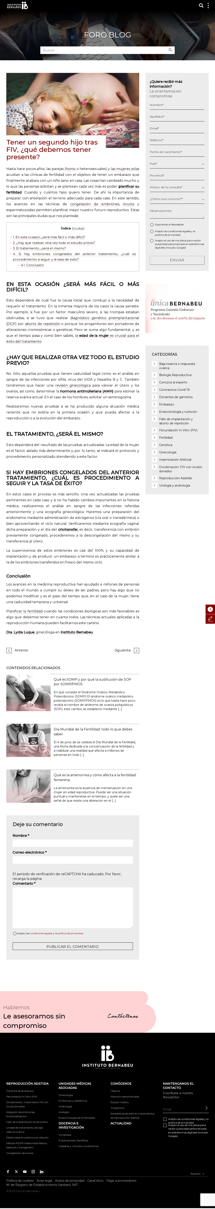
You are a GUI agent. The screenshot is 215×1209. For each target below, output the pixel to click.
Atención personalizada (125, 1096)
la (77, 336)
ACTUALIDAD (121, 1123)
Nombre (21, 836)
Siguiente (123, 650)
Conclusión (32, 265)
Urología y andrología (174, 485)
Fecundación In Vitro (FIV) (178, 430)
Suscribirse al (169, 224)
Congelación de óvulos (19, 1153)
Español (196, 1173)
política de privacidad (70, 933)
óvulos (128, 204)
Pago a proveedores (121, 1181)
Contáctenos (123, 1016)
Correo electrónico (30, 852)
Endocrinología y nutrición (178, 412)
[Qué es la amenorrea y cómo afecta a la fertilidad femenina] (28, 786)
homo (71, 169)
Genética (165, 445)
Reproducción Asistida (175, 478)
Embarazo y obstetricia (73, 1100)
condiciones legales (41, 933)
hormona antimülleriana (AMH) (86, 391)
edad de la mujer (94, 336)
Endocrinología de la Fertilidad (77, 1117)
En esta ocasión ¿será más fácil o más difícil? (49, 237)
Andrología (65, 1106)
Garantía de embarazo (20, 1090)
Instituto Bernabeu (17, 5)
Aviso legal (44, 1181)
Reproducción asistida (27, 1083)
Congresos (65, 1134)
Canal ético (95, 1181)
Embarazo (166, 404)
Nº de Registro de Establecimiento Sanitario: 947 (42, 1185)
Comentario (24, 883)
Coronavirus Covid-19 (174, 390)
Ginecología (167, 452)
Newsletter (177, 224)
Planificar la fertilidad (24, 611)
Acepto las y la (50, 933)
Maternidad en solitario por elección (27, 1137)
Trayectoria (117, 1107)
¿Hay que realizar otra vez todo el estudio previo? (54, 243)
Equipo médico (120, 1102)
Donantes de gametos (176, 397)
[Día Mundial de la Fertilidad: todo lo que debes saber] (28, 740)
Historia (115, 1090)
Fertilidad (166, 437)
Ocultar (78, 228)
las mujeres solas (125, 169)
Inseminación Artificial (175, 460)
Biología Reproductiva (175, 375)
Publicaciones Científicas (73, 1140)
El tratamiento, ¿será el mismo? (39, 248)
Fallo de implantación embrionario (27, 1121)
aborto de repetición (42, 324)
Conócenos (121, 1083)
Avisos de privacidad (69, 1181)
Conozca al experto (173, 382)
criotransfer (68, 529)
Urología (64, 1112)
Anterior (22, 650)
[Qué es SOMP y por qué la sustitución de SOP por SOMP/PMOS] (28, 692)
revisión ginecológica (73, 385)
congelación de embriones (94, 204)
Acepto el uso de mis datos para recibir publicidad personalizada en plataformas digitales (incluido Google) (179, 244)
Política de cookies (20, 1181)
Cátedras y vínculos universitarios (79, 1146)
